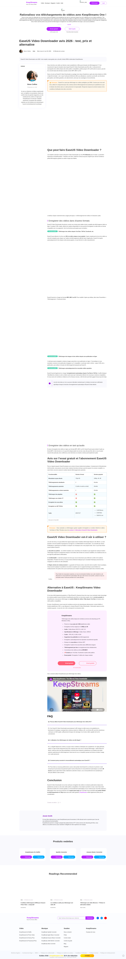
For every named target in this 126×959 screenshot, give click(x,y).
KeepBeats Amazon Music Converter (51, 937)
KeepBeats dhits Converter (48, 943)
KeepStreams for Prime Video (27, 935)
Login (103, 3)
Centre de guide (68, 940)
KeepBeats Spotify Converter (49, 932)
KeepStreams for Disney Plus (26, 937)
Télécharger (94, 3)
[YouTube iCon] (105, 918)
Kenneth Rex (23, 907)
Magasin (53, 3)
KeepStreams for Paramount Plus (28, 940)
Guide (58, 3)
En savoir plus (77, 667)
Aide (62, 3)
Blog (65, 943)
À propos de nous (90, 932)
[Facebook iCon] (98, 918)
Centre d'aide (67, 937)
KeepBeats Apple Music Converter (50, 935)
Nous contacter (68, 932)
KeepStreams (83, 792)
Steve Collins (27, 51)
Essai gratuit (69, 663)
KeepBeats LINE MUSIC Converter (50, 940)
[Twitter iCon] (101, 918)
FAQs (65, 935)
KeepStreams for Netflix (25, 932)
